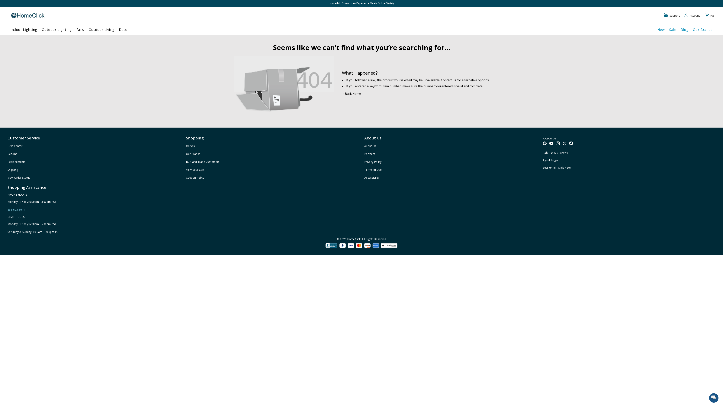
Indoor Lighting (24, 29)
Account (695, 15)
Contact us (448, 80)
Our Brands (702, 29)
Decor (124, 29)
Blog (684, 29)
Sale (672, 29)
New (661, 29)
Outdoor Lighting (57, 29)
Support (675, 15)
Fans (80, 29)
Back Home (353, 94)
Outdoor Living (101, 29)
